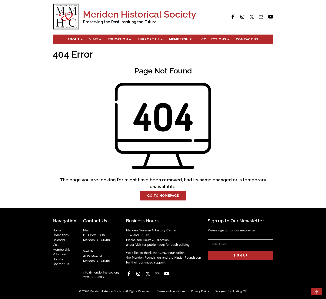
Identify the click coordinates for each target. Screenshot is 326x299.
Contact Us (247, 39)
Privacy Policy (200, 291)
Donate (58, 259)
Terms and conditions (171, 291)
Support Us (149, 39)
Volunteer (60, 254)
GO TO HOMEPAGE (163, 195)
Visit (93, 39)
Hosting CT (239, 291)
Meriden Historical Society (139, 14)
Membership (180, 39)
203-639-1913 (93, 277)
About (74, 39)
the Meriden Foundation (143, 257)
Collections (213, 39)
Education (118, 39)
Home (57, 230)
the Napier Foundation (184, 257)
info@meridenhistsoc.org (101, 272)
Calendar (59, 240)
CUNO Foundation (171, 253)
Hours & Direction (156, 240)
